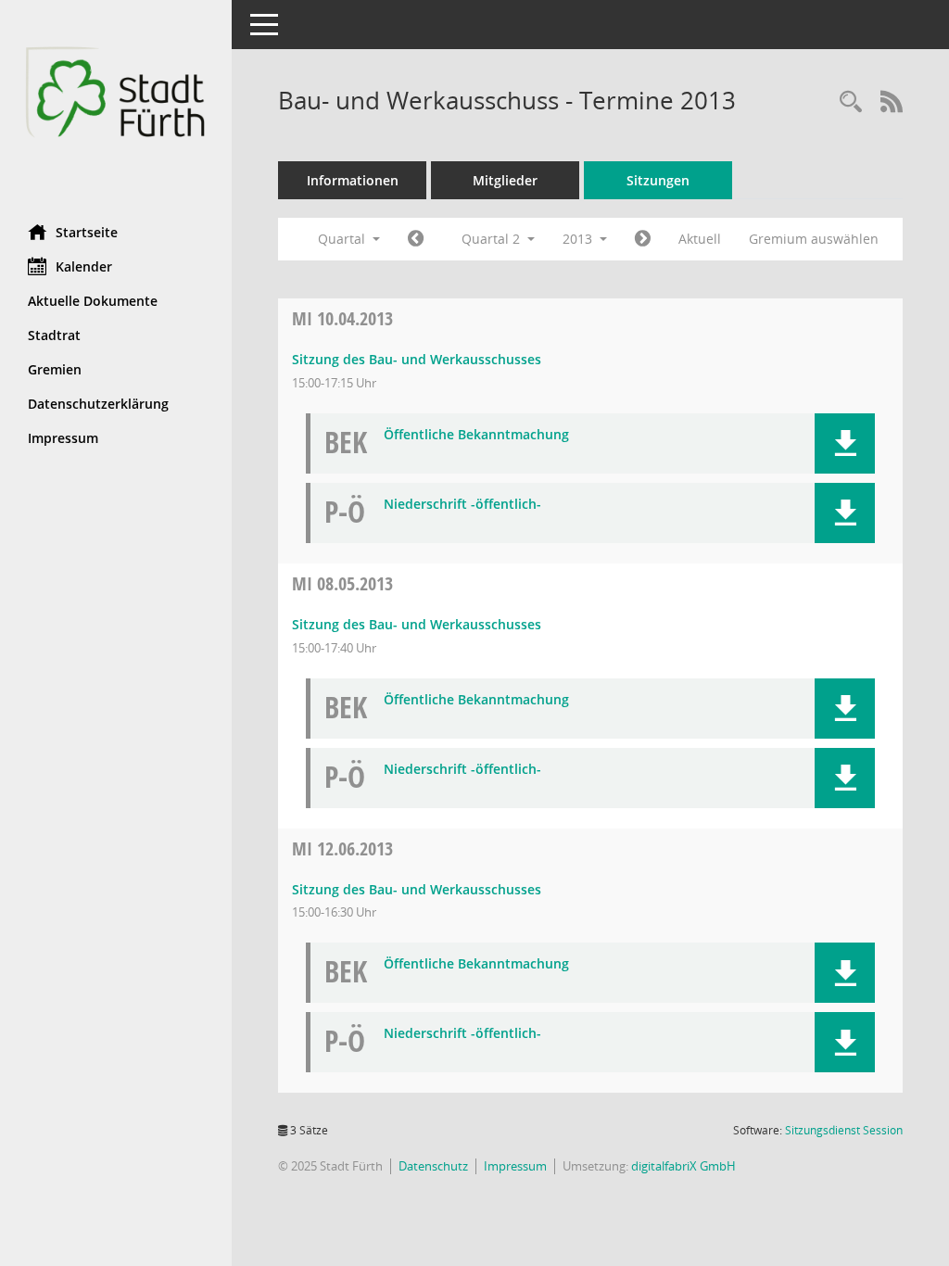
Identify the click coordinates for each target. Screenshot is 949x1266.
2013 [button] (579, 238)
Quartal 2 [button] (493, 238)
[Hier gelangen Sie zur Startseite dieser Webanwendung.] (116, 105)
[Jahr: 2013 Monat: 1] (415, 239)
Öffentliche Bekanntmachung (476, 435)
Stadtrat (54, 335)
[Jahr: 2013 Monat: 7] (642, 239)
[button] (845, 443)
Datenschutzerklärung (98, 403)
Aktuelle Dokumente (93, 301)
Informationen (353, 180)
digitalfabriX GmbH (683, 1166)
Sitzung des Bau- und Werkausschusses (416, 359)
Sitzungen (658, 180)
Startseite (87, 232)
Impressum (63, 438)
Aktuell (699, 238)
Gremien (55, 369)
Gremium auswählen (814, 238)
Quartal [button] (343, 238)
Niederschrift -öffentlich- (462, 505)
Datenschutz (433, 1166)
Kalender (84, 266)
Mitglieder (505, 180)
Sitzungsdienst (844, 1130)
